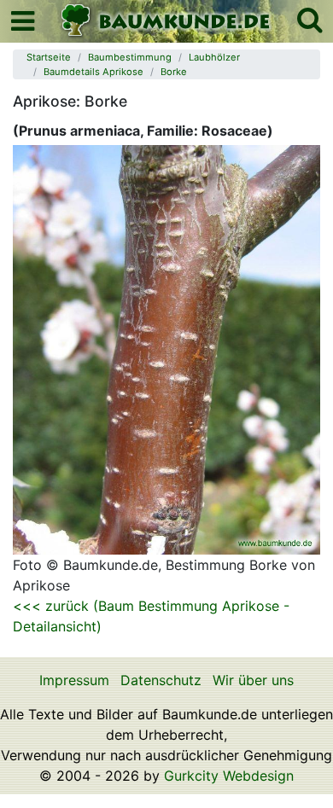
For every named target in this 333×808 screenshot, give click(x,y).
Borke (174, 72)
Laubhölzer (214, 57)
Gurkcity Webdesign (229, 775)
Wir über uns (253, 680)
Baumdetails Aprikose (93, 72)
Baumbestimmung (130, 57)
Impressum (74, 680)
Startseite (48, 57)
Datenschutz (161, 680)
